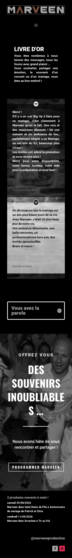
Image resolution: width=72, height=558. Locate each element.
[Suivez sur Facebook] (55, 548)
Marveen (12, 507)
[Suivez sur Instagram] (62, 548)
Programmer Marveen (36, 467)
